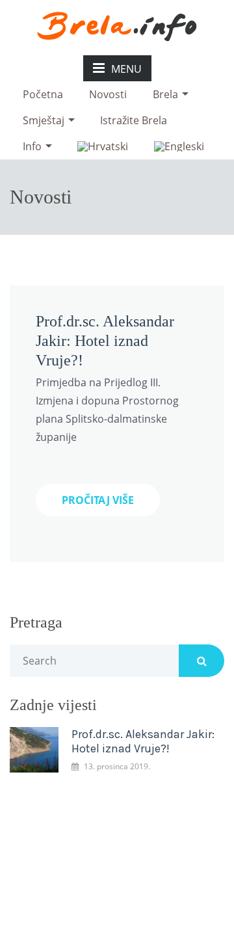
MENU (126, 69)
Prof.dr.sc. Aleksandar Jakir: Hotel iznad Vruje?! (105, 341)
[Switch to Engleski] (179, 146)
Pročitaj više (98, 500)
